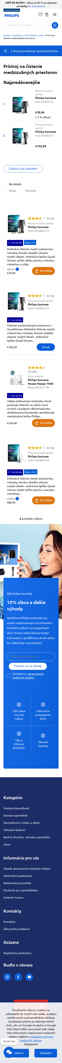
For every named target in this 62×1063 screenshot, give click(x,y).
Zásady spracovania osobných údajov (26, 868)
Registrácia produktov (17, 953)
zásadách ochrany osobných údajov (36, 1038)
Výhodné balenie (14, 830)
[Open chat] (9, 1053)
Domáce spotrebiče (15, 815)
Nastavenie (31, 1044)
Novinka (31, 190)
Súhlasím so (28, 675)
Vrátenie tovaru (13, 897)
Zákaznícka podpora (16, 929)
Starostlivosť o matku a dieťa (21, 822)
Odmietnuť (17, 1053)
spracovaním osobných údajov (28, 675)
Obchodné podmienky (17, 876)
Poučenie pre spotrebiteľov (20, 890)
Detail (46, 347)
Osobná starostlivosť (16, 808)
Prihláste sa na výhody (28, 666)
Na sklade (15, 184)
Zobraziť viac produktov (23, 168)
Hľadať (55, 25)
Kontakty (9, 921)
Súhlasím (45, 1053)
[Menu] (55, 14)
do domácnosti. (36, 6)
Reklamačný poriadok (17, 883)
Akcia (12, 190)
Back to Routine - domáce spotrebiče (26, 837)
